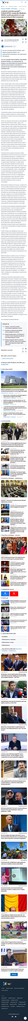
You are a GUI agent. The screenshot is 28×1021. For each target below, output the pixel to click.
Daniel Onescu (24, 912)
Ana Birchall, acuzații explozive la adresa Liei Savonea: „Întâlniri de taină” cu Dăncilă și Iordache (18, 584)
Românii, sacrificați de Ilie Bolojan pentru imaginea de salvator (13, 331)
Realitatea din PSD (22, 1002)
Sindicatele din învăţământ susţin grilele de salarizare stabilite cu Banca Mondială (13, 863)
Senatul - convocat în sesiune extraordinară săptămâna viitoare (13, 327)
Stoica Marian (24, 699)
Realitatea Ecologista (5, 1000)
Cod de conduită (5, 990)
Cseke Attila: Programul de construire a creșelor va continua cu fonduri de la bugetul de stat (13, 943)
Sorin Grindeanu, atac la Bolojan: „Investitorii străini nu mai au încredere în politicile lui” (18, 578)
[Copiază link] (23, 39)
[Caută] (21, 2)
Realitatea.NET (4, 998)
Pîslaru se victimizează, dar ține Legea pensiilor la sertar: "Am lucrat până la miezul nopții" (14, 414)
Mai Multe (14, 974)
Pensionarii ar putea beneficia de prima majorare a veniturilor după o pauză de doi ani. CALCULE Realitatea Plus (15, 408)
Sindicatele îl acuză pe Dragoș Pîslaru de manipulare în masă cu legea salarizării (12, 970)
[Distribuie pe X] (26, 42)
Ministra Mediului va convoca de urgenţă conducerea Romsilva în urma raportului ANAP (14, 390)
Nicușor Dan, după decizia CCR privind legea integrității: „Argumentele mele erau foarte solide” (18, 571)
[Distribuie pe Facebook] (26, 39)
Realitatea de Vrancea (21, 1006)
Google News (4, 364)
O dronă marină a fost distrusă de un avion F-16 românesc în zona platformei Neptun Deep (18, 467)
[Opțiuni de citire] (25, 1018)
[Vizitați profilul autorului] (2, 40)
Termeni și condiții (9, 988)
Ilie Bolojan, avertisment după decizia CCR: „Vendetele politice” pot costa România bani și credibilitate (18, 474)
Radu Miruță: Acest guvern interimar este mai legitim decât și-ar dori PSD (13, 702)
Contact (3, 988)
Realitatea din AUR (14, 1000)
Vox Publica (13, 1006)
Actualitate (5, 404)
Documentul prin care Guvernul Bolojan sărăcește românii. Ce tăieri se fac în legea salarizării (13, 889)
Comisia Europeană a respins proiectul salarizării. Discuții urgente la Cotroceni (17, 564)
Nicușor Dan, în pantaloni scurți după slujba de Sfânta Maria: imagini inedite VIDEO (15, 396)
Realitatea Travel (5, 1008)
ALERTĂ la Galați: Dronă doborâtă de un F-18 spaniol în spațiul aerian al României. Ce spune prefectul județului (15, 402)
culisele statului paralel (7, 358)
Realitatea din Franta (5, 1006)
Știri (6, 6)
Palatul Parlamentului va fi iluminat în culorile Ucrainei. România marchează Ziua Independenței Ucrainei (14, 336)
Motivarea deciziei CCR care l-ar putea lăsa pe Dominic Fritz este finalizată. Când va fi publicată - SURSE (14, 809)
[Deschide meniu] (25, 2)
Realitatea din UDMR (22, 1004)
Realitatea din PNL (5, 1004)
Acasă (3, 6)
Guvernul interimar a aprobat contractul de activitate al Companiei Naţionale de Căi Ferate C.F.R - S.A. (17, 452)
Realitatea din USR (13, 1002)
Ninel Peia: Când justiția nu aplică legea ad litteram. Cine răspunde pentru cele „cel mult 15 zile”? (13, 728)
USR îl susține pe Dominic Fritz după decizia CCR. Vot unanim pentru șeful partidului (13, 558)
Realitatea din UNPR (5, 1002)
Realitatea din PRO (13, 40)
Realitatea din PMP (13, 1004)
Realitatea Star (19, 998)
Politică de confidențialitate (19, 988)
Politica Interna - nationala (13, 6)
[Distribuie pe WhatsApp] (23, 42)
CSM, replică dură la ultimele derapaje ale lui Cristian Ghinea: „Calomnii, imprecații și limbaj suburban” (13, 782)
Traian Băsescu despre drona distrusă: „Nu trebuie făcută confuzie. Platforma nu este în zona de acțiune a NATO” (13, 916)
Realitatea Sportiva (11, 998)
